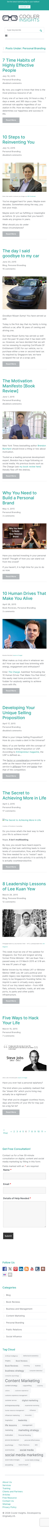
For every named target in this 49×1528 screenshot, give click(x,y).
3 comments (8, 516)
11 (42, 1131)
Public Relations (14, 1329)
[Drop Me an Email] (10, 1275)
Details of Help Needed (17, 1198)
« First (5, 1131)
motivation (9, 1435)
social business (9, 1450)
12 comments (8, 902)
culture (7, 1390)
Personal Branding (11, 79)
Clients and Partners (12, 1491)
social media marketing (24, 1455)
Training (6, 1488)
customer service (10, 1400)
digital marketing (30, 1400)
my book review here (29, 466)
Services (6, 1485)
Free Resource (9, 1497)
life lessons (11, 1425)
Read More (11, 120)
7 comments (8, 1036)
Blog (4, 265)
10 (38, 1131)
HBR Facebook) (31, 196)
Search (41, 29)
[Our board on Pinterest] (15, 1269)
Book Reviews (9, 608)
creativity (40, 1385)
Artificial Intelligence (11, 1356)
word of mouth (23, 1465)
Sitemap (6, 1504)
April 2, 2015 (8, 804)
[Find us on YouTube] (32, 1269)
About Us (7, 1482)
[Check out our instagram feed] (43, 1269)
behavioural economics (30, 1356)
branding (27, 1366)
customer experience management (16, 1395)
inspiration (9, 1420)
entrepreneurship (12, 1405)
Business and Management (19, 1308)
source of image (17, 655)
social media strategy (32, 1460)
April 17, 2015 (8, 723)
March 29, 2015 (10, 894)
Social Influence (14, 1336)
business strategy (14, 1370)
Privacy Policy (9, 1507)
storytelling (9, 1465)
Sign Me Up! (24, 7)
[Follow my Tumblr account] (37, 1269)
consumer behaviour (36, 1371)
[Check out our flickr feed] (4, 1275)
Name (7, 1170)
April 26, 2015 (9, 604)
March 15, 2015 (9, 1029)
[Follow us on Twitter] (10, 1269)
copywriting (27, 1386)
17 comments (8, 811)
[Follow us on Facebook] (4, 1269)
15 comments (8, 269)
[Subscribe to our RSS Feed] (26, 1269)
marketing (9, 1430)
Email (7, 1184)
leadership (22, 1420)
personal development (12, 1440)
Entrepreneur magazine (27, 752)
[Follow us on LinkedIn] (21, 1269)
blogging (7, 1361)
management (27, 1425)
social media (27, 1450)
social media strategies (12, 1460)
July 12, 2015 (8, 148)
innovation (28, 1415)
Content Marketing (15, 1315)
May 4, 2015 (8, 509)
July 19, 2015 (8, 76)
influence (33, 1410)
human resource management (14, 1410)
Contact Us (8, 1501)
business (38, 1366)
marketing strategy (28, 1430)
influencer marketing (12, 1415)
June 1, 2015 (8, 396)
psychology (9, 1445)
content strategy (11, 1386)
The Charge (14, 672)
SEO (36, 1445)
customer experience (21, 1390)
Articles (6, 1494)
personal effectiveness (32, 1440)
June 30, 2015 (9, 262)
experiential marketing (32, 1405)
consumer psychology (12, 1375)
